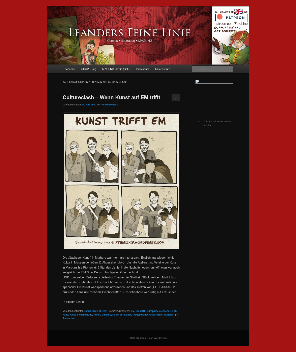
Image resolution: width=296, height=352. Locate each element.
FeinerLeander (110, 104)
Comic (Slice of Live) (95, 311)
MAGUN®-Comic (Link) (115, 69)
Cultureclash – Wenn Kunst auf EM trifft (111, 97)
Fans (65, 314)
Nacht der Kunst (121, 314)
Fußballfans (85, 314)
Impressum (142, 69)
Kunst (96, 314)
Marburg (106, 314)
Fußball (73, 314)
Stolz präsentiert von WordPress (148, 338)
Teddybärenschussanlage (147, 314)
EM (133, 311)
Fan (174, 311)
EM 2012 (141, 311)
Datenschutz (162, 69)
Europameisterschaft (159, 311)
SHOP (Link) (88, 69)
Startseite (69, 69)
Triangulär (169, 314)
